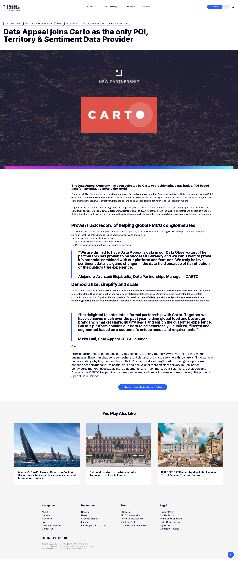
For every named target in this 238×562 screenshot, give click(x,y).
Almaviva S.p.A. (87, 546)
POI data (125, 512)
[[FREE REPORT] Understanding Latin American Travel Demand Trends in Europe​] (190, 453)
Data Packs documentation (135, 525)
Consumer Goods (13, 24)
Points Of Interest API (132, 518)
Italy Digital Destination (93, 525)
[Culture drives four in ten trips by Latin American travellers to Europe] (118, 453)
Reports (85, 512)
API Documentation (131, 515)
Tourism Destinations (118, 24)
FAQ (44, 522)
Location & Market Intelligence (39, 24)
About (45, 512)
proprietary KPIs (134, 231)
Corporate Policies (169, 529)
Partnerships (72, 24)
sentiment (153, 207)
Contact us (47, 529)
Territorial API (128, 522)
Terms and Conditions (171, 518)
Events (85, 522)
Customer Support (51, 525)
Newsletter (47, 518)
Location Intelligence (195, 231)
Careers (46, 515)
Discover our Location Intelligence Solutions (143, 387)
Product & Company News (93, 24)
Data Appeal (96, 194)
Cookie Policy (167, 515)
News (59, 24)
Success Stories (89, 518)
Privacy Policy (167, 512)
